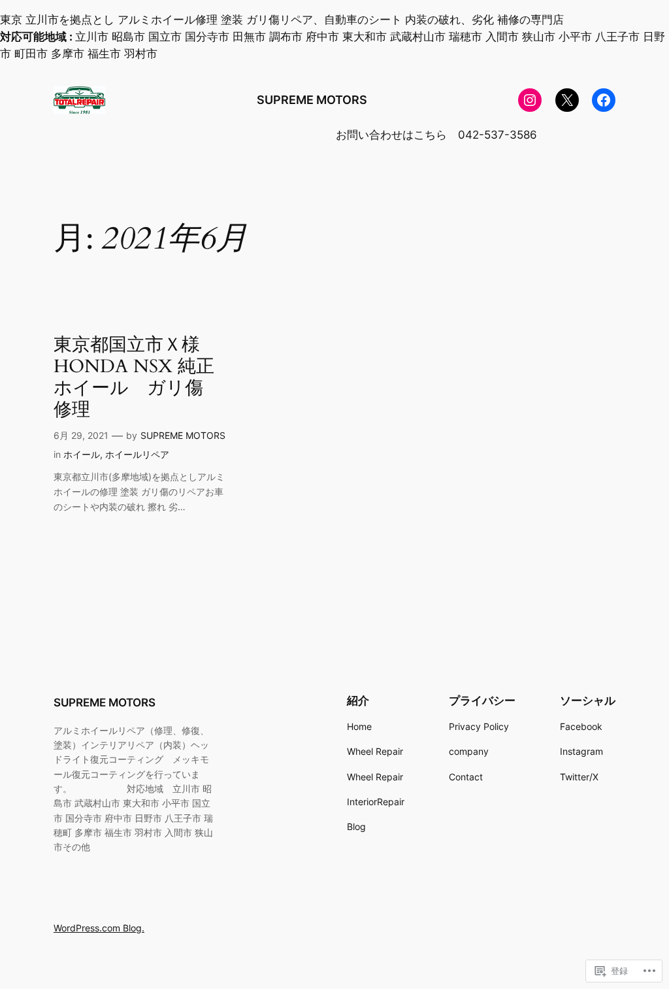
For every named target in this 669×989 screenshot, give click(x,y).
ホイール (81, 454)
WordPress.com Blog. (99, 927)
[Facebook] (603, 100)
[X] (567, 100)
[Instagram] (530, 100)
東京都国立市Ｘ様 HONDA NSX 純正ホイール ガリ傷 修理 (137, 377)
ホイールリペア (137, 454)
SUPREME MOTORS (312, 100)
